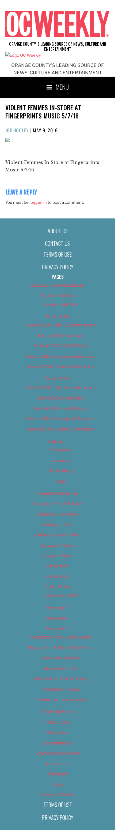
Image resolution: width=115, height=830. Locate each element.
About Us (58, 231)
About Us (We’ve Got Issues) (57, 285)
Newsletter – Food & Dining (61, 679)
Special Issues (57, 743)
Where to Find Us (57, 795)
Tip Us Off (57, 774)
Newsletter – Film (61, 668)
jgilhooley (17, 130)
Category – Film (57, 524)
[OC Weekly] (23, 55)
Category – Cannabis (57, 514)
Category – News (57, 555)
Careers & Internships (57, 493)
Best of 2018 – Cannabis (60, 335)
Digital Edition (57, 587)
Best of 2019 (57, 378)
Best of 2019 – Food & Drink (61, 408)
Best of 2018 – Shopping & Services (60, 356)
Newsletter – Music (61, 689)
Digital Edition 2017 (61, 595)
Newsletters (57, 628)
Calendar (57, 441)
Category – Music (57, 545)
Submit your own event (57, 753)
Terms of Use (58, 254)
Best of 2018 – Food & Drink (61, 346)
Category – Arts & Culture (57, 503)
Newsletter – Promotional (60, 699)
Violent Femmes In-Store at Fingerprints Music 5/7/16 (43, 111)
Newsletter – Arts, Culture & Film (60, 637)
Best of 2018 (57, 316)
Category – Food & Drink (57, 535)
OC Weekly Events (57, 711)
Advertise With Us (57, 295)
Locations (60, 460)
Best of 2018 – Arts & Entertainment (60, 325)
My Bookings (61, 470)
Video (57, 784)
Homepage (57, 607)
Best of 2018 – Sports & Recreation (61, 366)
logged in (38, 202)
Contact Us (57, 243)
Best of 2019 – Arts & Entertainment (60, 387)
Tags (60, 481)
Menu (62, 86)
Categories (60, 450)
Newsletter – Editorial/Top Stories (61, 647)
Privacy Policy (57, 267)
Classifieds (57, 566)
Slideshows (57, 732)
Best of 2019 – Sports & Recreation (61, 429)
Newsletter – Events (61, 658)
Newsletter (57, 618)
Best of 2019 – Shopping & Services (60, 418)
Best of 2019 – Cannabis (60, 398)
